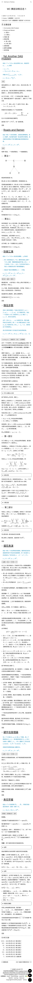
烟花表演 (8, 545)
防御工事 (8, 251)
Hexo (27, 974)
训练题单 (11, 18)
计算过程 (6, 502)
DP (10, 20)
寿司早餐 (8, 799)
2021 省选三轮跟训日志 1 (23, 962)
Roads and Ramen (13, 129)
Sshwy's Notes (9, 2)
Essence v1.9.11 (13, 974)
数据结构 (15, 20)
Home (5, 18)
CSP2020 (27, 20)
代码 (3, 125)
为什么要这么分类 (9, 393)
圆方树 (21, 20)
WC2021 (5, 20)
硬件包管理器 (11, 732)
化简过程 (6, 475)
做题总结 (5, 962)
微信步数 (8, 305)
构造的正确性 (7, 903)
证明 (5, 847)
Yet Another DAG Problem (12, 57)
